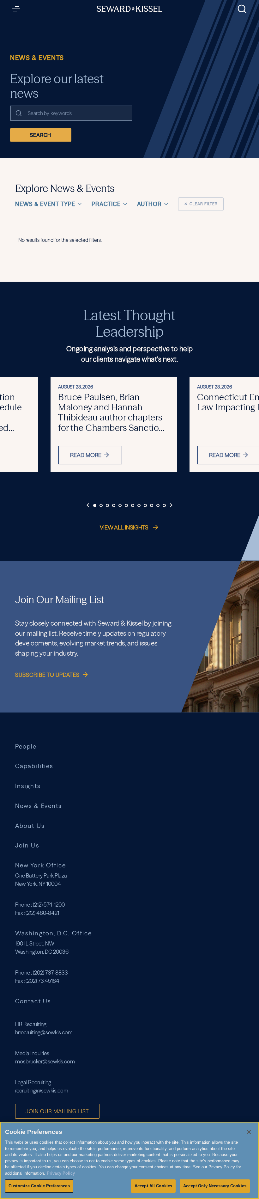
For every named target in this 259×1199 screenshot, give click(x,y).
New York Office (40, 865)
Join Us (27, 845)
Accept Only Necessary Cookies (214, 1186)
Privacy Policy (61, 1173)
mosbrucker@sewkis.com (45, 1061)
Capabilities (34, 766)
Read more (85, 455)
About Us (30, 825)
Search (40, 135)
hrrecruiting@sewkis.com (44, 1032)
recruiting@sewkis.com (41, 1090)
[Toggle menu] (17, 9)
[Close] (249, 1132)
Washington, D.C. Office (53, 933)
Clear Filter (201, 203)
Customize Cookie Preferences (39, 1186)
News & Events (38, 806)
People (26, 746)
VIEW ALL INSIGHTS (124, 527)
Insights (28, 786)
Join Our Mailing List (57, 1111)
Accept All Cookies (153, 1186)
